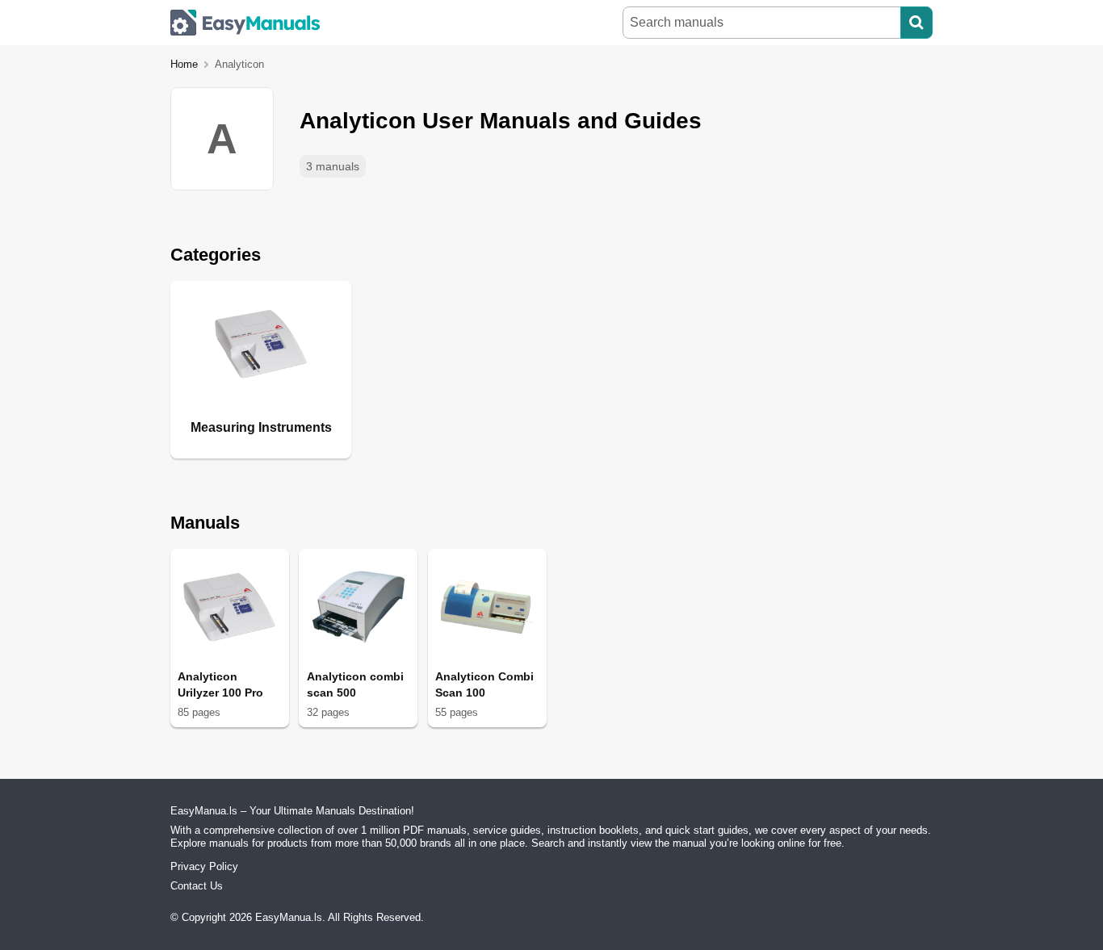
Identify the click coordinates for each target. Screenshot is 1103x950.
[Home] (245, 23)
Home (184, 64)
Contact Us (196, 886)
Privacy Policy (204, 866)
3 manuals (332, 166)
